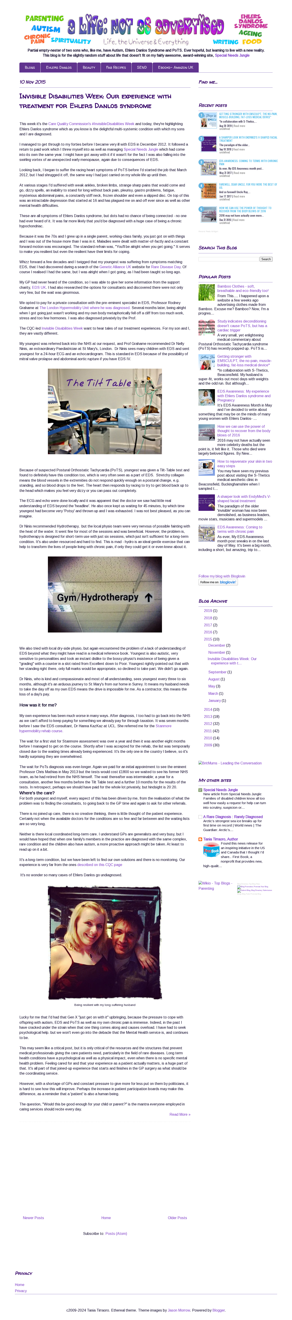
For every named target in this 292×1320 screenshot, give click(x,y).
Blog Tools (246, 894)
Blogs (30, 67)
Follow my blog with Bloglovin (221, 576)
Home (106, 1218)
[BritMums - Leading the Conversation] (230, 763)
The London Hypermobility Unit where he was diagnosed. (85, 308)
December (217, 645)
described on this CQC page (99, 865)
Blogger (218, 1310)
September (217, 672)
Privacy (21, 1291)
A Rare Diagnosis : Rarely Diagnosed (233, 817)
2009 (208, 745)
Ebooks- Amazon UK (175, 67)
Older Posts (177, 1218)
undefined (224, 129)
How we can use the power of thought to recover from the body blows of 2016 (245, 209)
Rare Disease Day (165, 267)
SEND (142, 67)
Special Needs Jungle (232, 55)
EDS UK (39, 287)
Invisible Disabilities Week (63, 328)
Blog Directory (242, 884)
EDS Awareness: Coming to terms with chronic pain (248, 162)
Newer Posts (33, 1218)
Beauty (89, 67)
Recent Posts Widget (208, 231)
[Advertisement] (105, 1169)
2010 (208, 738)
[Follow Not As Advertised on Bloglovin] (218, 584)
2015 (208, 639)
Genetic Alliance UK (115, 267)
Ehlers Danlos (59, 67)
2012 (208, 724)
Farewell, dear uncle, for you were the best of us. (248, 185)
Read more (239, 126)
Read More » (179, 1114)
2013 (208, 717)
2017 (208, 625)
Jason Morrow (179, 1310)
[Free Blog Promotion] (252, 887)
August (214, 679)
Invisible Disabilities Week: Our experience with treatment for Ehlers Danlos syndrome (95, 100)
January (215, 701)
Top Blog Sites (254, 884)
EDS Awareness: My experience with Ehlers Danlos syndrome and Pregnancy (244, 395)
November (217, 652)
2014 (208, 709)
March (213, 693)
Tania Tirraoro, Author (220, 839)
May (212, 686)
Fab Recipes (116, 67)
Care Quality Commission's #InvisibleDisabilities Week (91, 124)
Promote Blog (255, 894)
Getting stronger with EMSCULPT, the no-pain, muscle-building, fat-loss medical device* (248, 115)
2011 (208, 731)
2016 (208, 632)
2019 (208, 611)
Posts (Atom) (116, 1234)
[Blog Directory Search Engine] (254, 890)
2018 (208, 618)
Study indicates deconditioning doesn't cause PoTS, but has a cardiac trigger (242, 325)
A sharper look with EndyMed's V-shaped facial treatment (248, 138)
